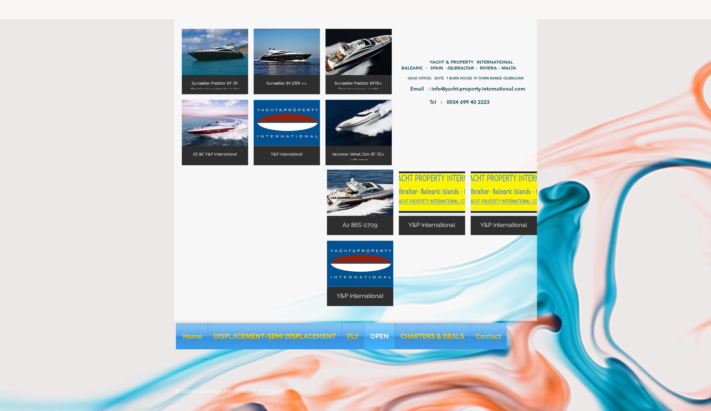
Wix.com (275, 391)
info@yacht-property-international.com (478, 88)
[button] (215, 61)
